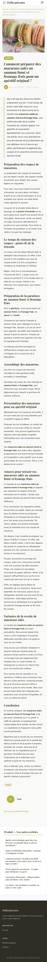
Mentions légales (9, 943)
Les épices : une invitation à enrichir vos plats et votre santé (22, 886)
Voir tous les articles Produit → (17, 811)
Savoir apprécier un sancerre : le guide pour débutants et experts (21, 870)
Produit (12, 9)
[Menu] (42, 2)
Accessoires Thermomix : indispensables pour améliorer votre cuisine (22, 878)
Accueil (5, 9)
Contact (5, 947)
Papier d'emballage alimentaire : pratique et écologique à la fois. (23, 851)
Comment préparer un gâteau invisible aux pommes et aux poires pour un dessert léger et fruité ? (23, 861)
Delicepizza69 (13, 2)
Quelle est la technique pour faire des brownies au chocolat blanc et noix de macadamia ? (21, 842)
